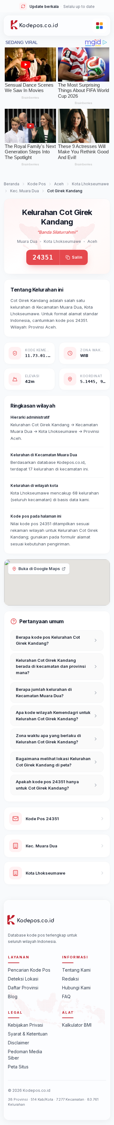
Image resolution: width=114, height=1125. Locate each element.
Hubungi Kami (76, 987)
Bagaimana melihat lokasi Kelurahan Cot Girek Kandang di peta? (53, 761)
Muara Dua (27, 241)
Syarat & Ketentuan (28, 1033)
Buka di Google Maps (39, 568)
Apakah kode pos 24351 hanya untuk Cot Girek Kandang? (47, 784)
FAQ (66, 996)
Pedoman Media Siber (25, 1054)
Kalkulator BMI (77, 1025)
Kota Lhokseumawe (90, 183)
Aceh (59, 183)
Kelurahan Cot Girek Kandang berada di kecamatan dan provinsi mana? (51, 666)
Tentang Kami (76, 970)
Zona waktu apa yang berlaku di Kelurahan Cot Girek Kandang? (48, 738)
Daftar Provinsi (23, 987)
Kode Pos (37, 183)
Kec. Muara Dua (24, 190)
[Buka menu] (99, 25)
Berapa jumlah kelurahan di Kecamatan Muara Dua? (44, 692)
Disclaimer (18, 1042)
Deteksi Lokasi (23, 978)
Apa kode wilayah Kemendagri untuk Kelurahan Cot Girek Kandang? (53, 715)
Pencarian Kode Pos (29, 970)
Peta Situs (18, 1066)
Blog (12, 996)
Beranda (11, 183)
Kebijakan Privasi (25, 1025)
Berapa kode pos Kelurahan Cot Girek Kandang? (48, 640)
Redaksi (70, 978)
